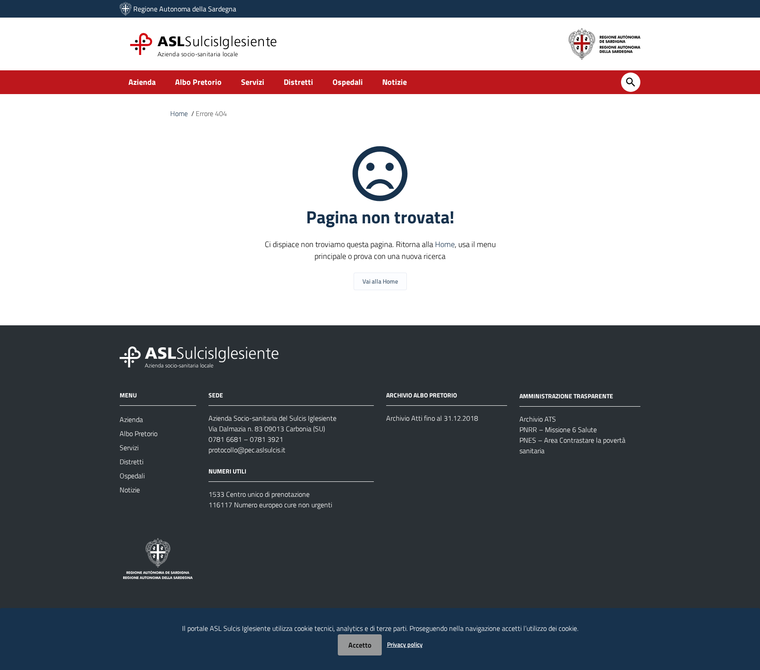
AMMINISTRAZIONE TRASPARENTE (566, 396)
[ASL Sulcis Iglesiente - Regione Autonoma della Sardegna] (199, 356)
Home (179, 113)
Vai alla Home (380, 281)
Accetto (359, 645)
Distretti (298, 82)
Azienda (142, 82)
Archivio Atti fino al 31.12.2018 (432, 418)
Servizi (252, 82)
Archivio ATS (537, 419)
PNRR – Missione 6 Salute (558, 429)
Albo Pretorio (198, 82)
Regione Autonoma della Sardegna (184, 9)
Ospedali (347, 82)
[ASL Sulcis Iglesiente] (126, 9)
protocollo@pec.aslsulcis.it (246, 449)
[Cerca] (630, 82)
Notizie (394, 82)
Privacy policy (405, 644)
